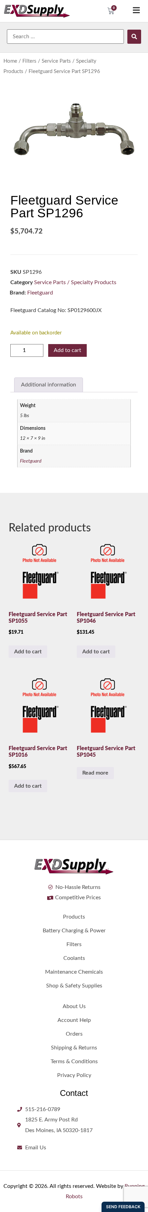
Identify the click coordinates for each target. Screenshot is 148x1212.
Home (10, 61)
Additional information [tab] (48, 384)
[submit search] (134, 37)
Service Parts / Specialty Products (75, 282)
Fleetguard (40, 293)
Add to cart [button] (28, 651)
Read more (95, 773)
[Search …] (65, 36)
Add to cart (67, 350)
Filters (29, 61)
